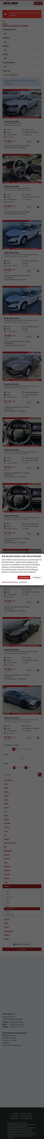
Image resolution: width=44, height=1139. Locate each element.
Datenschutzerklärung (9, 582)
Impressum (23, 582)
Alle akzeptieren (24, 577)
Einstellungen (37, 577)
